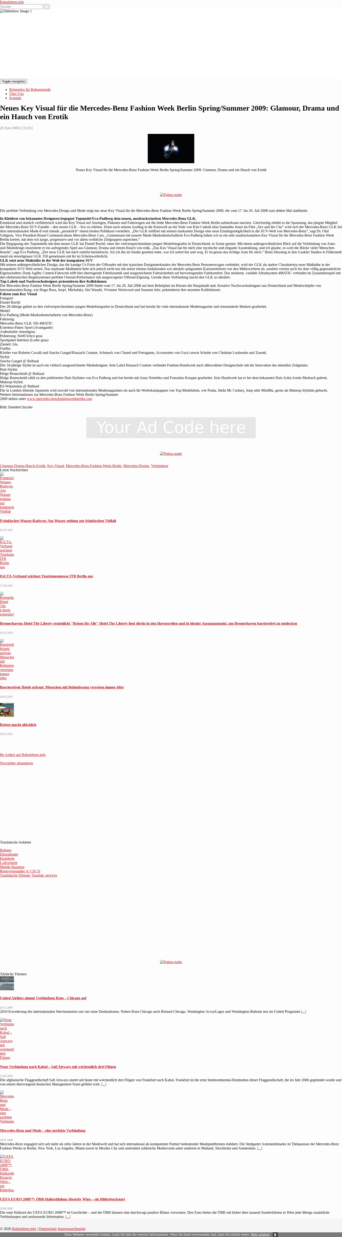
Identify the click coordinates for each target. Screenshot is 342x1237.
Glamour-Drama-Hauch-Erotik (22, 466)
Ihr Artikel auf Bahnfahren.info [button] (23, 755)
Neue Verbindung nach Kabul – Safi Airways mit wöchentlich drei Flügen (58, 1067)
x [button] (275, 1234)
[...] (303, 1011)
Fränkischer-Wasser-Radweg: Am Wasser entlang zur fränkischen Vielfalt (58, 521)
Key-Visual (55, 466)
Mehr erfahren (260, 1234)
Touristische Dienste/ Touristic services (28, 875)
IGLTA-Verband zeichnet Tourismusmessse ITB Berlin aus (46, 576)
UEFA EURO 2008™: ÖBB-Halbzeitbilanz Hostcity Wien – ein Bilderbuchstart (62, 1199)
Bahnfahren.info (12, 2)
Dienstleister (9, 854)
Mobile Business (12, 867)
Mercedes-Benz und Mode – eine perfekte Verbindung (42, 1130)
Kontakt (15, 98)
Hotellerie (7, 859)
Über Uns (16, 94)
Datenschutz (48, 1229)
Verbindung (159, 466)
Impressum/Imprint (71, 1229)
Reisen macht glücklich (18, 725)
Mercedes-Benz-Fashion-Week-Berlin (93, 466)
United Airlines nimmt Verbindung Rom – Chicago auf (43, 998)
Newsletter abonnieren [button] (16, 763)
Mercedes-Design (136, 466)
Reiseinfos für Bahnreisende (30, 90)
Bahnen (5, 850)
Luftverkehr (8, 863)
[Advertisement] (171, 177)
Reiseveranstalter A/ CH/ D (20, 871)
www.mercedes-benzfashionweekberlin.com (59, 399)
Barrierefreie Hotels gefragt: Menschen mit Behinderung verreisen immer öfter (62, 687)
